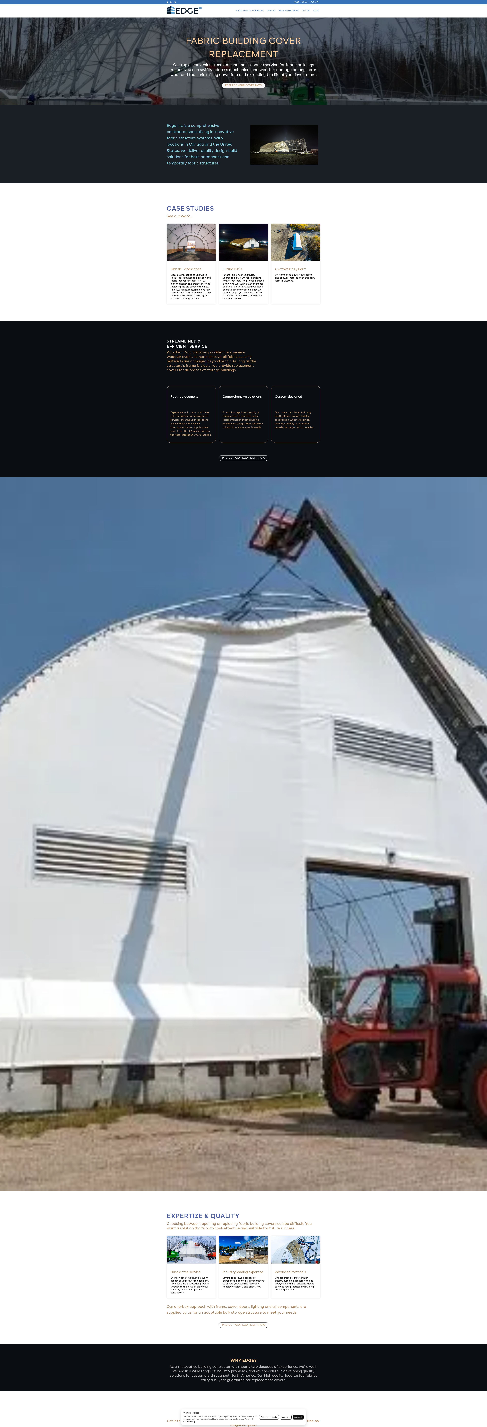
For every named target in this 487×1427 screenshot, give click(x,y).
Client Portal (301, 2)
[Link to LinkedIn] (171, 2)
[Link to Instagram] (175, 2)
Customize (285, 1417)
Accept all (298, 1417)
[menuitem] (301, 2)
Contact (314, 2)
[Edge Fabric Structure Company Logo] (184, 11)
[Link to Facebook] (167, 2)
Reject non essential (269, 1417)
